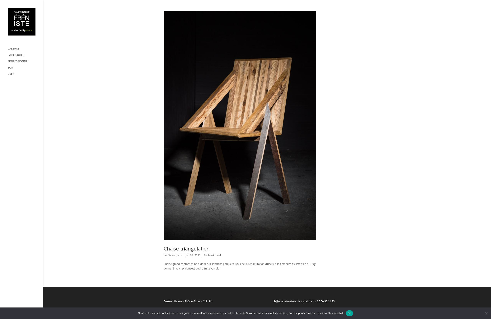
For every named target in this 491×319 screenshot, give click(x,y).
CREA (11, 74)
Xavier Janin (175, 255)
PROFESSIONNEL (18, 61)
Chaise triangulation (187, 248)
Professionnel (212, 255)
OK (349, 313)
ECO (10, 67)
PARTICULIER (16, 55)
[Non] (486, 313)
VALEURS (13, 48)
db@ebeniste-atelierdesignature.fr (294, 301)
